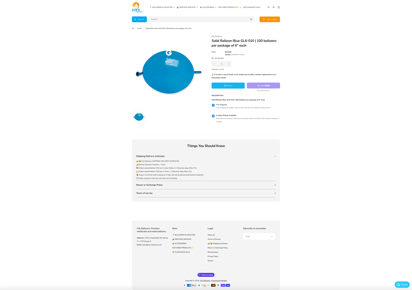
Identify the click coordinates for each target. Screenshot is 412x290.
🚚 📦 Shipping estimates (218, 243)
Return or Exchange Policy (218, 248)
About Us (141, 19)
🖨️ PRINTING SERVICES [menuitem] (186, 7)
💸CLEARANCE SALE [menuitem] (251, 7)
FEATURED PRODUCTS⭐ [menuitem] (228, 7)
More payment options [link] (263, 90)
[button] (139, 117)
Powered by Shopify (219, 280)
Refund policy (213, 252)
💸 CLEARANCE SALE (181, 252)
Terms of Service (214, 239)
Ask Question (219, 58)
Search (210, 261)
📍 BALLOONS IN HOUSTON (183, 235)
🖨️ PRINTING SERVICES (181, 239)
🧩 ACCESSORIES (179, 243)
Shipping (227, 54)
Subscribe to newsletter (254, 228)
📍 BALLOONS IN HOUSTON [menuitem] (161, 7)
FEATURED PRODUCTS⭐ (182, 248)
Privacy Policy (213, 256)
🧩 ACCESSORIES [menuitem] (207, 7)
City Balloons (205, 280)
